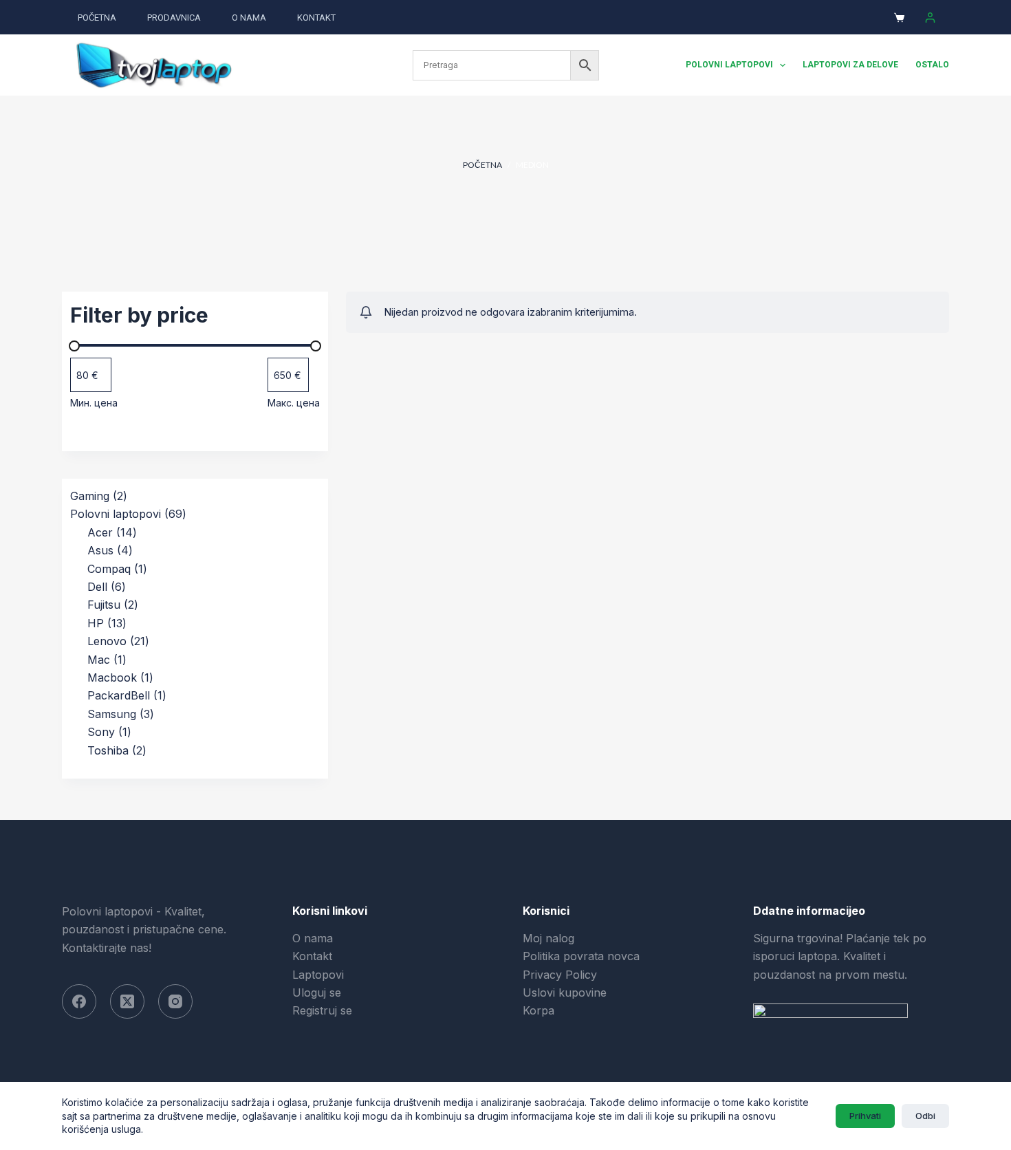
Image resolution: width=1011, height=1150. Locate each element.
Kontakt (316, 17)
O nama (249, 17)
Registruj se (322, 1010)
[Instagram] (175, 1001)
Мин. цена (94, 403)
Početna (97, 17)
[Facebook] (79, 1001)
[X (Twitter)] (127, 1001)
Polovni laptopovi (729, 64)
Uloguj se (316, 992)
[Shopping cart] (899, 17)
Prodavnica (174, 17)
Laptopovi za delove (850, 64)
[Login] (930, 17)
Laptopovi (318, 974)
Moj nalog (548, 938)
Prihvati (865, 1115)
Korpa (538, 1010)
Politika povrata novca (581, 956)
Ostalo (932, 64)
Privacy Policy (560, 974)
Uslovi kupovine (565, 992)
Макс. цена (294, 403)
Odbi (925, 1115)
